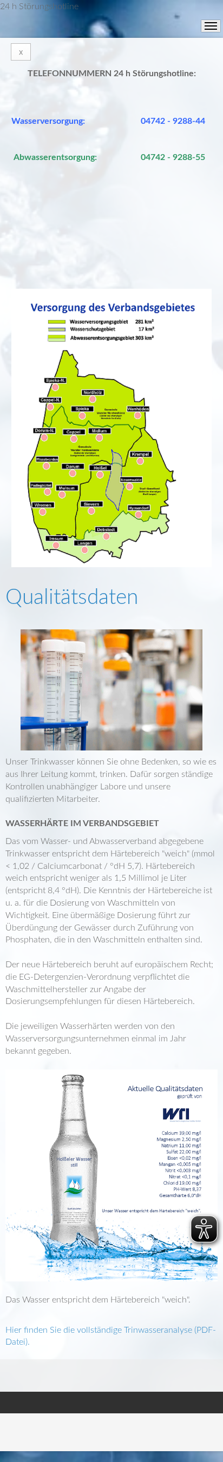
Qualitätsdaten (71, 597)
